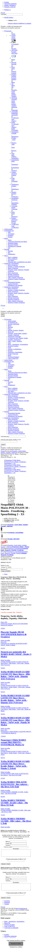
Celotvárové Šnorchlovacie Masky (17, 241)
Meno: (8, 841)
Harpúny (6, 280)
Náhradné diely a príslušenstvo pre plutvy (19, 262)
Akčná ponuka (8, 229)
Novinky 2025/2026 (13, 324)
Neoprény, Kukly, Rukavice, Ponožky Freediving (14, 552)
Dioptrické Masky (13, 243)
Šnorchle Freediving (13, 276)
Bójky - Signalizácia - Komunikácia (18, 344)
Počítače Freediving (13, 274)
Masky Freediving (13, 268)
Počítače (10, 237)
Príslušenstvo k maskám (14, 246)
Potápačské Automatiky (14, 336)
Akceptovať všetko (16, 943)
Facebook (7, 901)
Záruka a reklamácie (10, 5)
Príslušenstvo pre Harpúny (15, 285)
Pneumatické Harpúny (14, 282)
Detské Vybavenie (13, 354)
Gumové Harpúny (13, 284)
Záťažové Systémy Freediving (16, 279)
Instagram (7, 902)
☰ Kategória (7, 31)
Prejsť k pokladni (26, 23)
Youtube (6, 904)
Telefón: (8, 845)
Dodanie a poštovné (9, 7)
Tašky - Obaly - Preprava (15, 341)
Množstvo (3, 569)
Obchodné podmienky (10, 3)
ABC (9, 232)
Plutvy (6, 255)
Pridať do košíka (5, 571)
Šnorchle (6, 249)
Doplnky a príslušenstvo (14, 349)
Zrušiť (8, 864)
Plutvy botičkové (12, 259)
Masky (6, 238)
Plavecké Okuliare (13, 244)
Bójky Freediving (13, 265)
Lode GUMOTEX (13, 358)
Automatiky (11, 234)
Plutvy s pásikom (12, 257)
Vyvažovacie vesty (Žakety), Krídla (18, 338)
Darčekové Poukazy (13, 357)
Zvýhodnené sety (9, 230)
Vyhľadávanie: (5, 436)
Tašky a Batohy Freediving (15, 277)
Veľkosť (3, 567)
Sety (9, 248)
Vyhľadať (3, 14)
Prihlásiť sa (7, 10)
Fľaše (9, 347)
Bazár (9, 355)
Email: (8, 843)
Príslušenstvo (11, 254)
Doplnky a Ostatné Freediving (16, 266)
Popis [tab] (5, 574)
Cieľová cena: (8, 847)
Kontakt (6, 2)
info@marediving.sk (21, 908)
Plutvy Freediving (13, 273)
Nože (9, 343)
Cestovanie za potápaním (11, 927)
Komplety (10, 235)
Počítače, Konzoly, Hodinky (16, 330)
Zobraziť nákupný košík (14, 23)
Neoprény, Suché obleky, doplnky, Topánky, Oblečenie (17, 334)
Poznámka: (16, 848)
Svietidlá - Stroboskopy (14, 339)
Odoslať (3, 864)
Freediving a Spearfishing (11, 263)
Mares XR (11, 332)
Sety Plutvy (11, 260)
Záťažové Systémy (13, 346)
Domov (3, 451)
